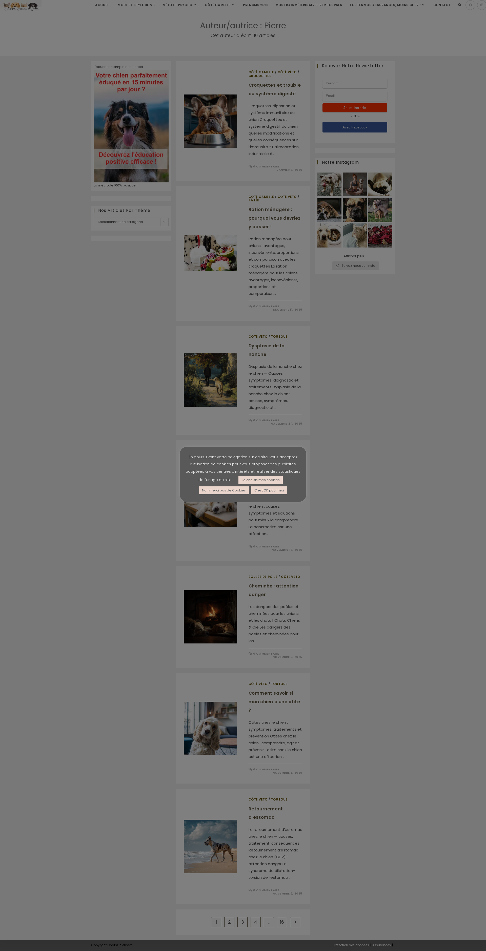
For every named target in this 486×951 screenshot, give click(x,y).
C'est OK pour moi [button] (269, 490)
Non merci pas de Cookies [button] (224, 490)
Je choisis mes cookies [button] (260, 480)
